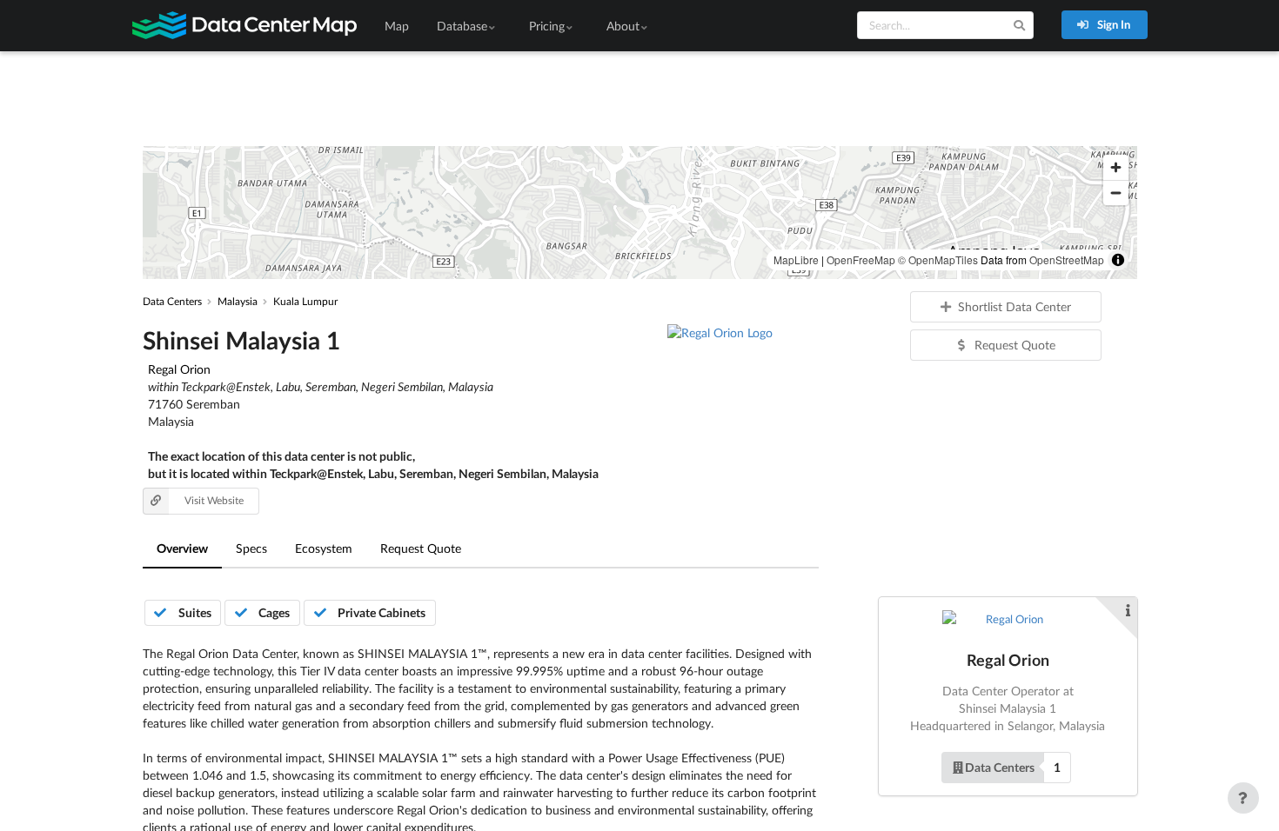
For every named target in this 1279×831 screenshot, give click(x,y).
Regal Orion (179, 369)
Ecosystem (323, 548)
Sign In (1112, 24)
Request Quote (420, 548)
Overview (182, 548)
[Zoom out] (1115, 192)
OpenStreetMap (1066, 259)
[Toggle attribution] (1118, 259)
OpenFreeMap (861, 259)
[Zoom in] (1115, 167)
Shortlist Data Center (1014, 306)
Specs (251, 548)
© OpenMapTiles (938, 259)
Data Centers (1000, 767)
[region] (640, 212)
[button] (1006, 767)
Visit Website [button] (214, 500)
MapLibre (796, 259)
